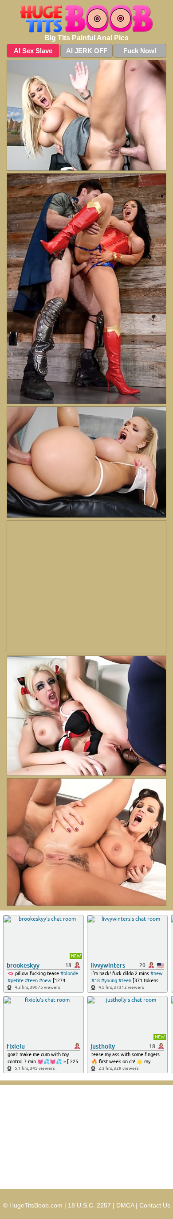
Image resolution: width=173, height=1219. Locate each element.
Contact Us (154, 1205)
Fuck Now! (140, 50)
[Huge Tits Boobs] (86, 19)
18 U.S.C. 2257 (89, 1205)
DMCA (125, 1205)
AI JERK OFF (86, 50)
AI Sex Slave (33, 50)
